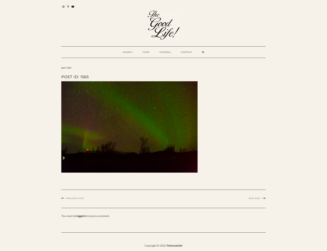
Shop (146, 52)
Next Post (255, 198)
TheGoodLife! (174, 245)
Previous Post (75, 198)
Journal (165, 52)
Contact (186, 52)
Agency (128, 52)
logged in (81, 215)
